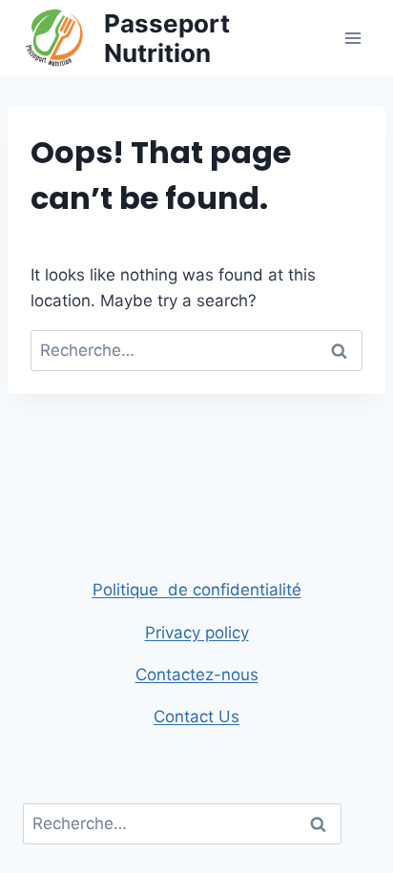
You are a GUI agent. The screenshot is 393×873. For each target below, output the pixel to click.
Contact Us (196, 716)
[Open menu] (352, 37)
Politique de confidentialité (197, 589)
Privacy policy (197, 632)
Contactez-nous (197, 674)
